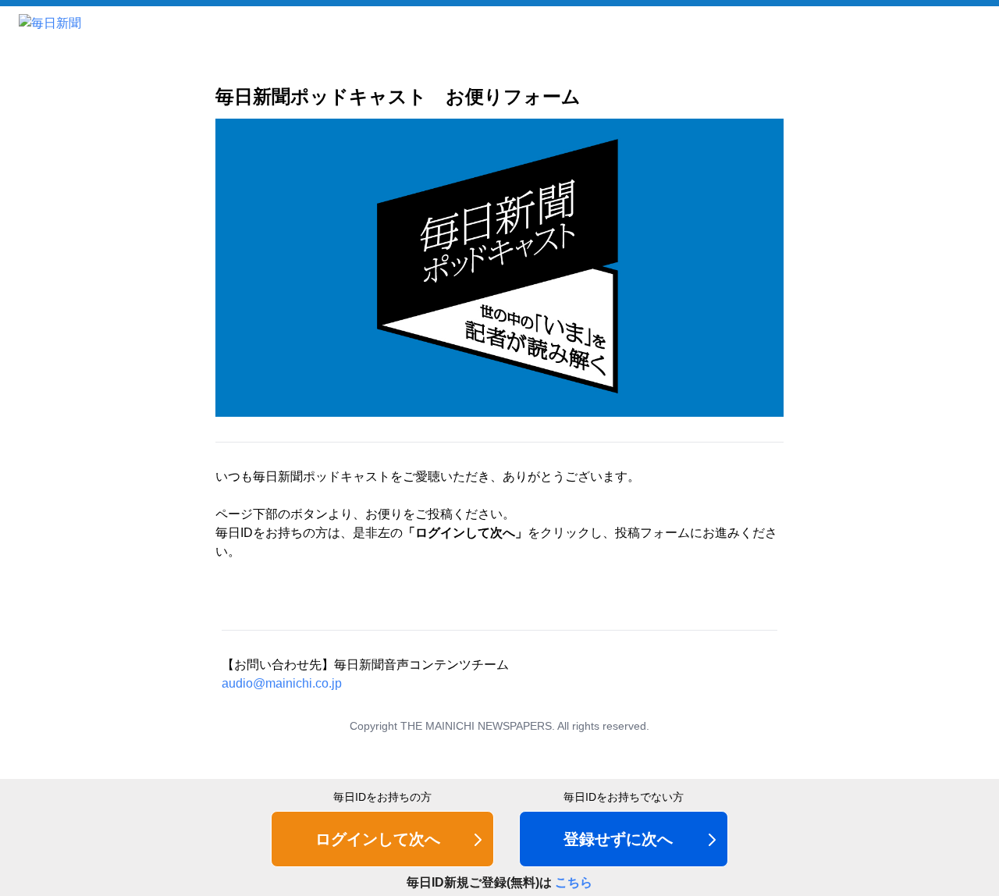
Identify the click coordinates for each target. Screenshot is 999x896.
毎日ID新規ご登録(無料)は (499, 882)
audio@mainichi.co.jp (282, 683)
